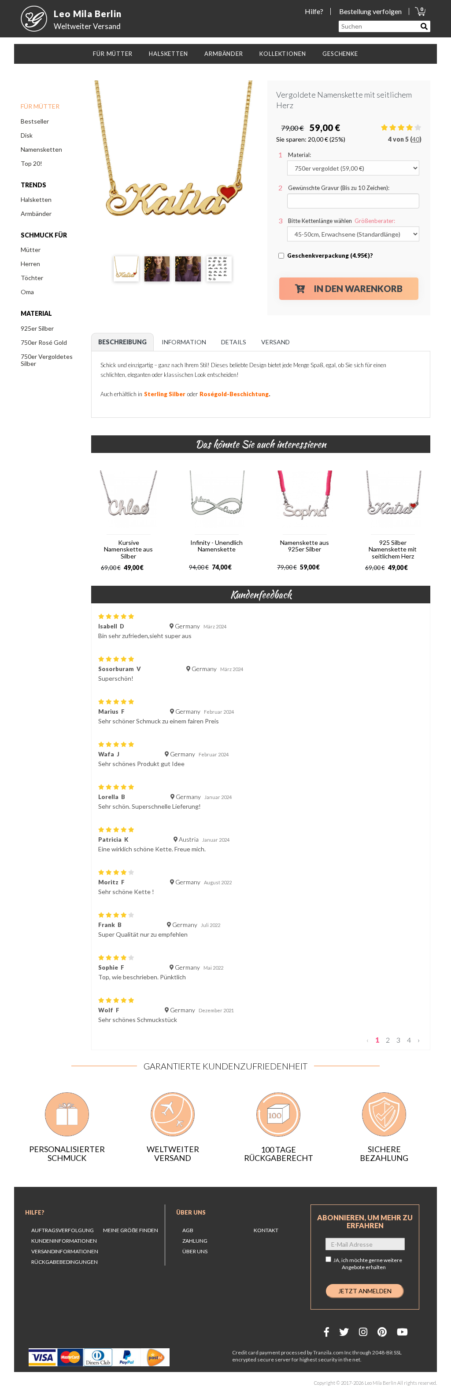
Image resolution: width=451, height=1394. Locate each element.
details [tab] (233, 342)
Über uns (191, 1212)
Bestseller (35, 121)
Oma (27, 292)
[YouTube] (402, 1332)
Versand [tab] (275, 342)
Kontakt (266, 1230)
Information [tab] (184, 342)
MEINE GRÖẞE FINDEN (130, 1230)
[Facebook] (326, 1332)
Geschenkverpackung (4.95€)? (330, 255)
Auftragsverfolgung (62, 1230)
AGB (187, 1230)
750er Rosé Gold (44, 342)
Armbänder (36, 213)
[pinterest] (382, 1332)
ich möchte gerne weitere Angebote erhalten (371, 1263)
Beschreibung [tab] (122, 342)
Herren (30, 263)
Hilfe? (314, 11)
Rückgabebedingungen (64, 1262)
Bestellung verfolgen (370, 11)
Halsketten (36, 199)
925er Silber (37, 328)
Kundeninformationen (64, 1240)
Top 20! (31, 163)
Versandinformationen (64, 1251)
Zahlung (194, 1240)
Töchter (32, 277)
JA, (367, 1263)
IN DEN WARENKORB (358, 288)
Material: (299, 154)
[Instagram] (363, 1332)
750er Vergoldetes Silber (47, 360)
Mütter (31, 249)
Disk (27, 135)
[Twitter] (344, 1332)
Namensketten (41, 149)
